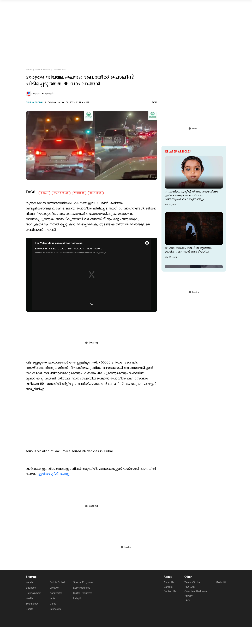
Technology (32, 604)
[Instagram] (126, 621)
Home (29, 69)
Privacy (188, 596)
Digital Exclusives (82, 593)
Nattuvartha (56, 593)
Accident (79, 193)
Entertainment (33, 593)
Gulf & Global (42, 69)
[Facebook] (134, 621)
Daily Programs (81, 588)
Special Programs (83, 582)
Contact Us (170, 591)
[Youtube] (142, 621)
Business (31, 588)
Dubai (44, 193)
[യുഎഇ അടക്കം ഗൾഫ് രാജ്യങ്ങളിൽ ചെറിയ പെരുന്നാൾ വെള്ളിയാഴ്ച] (194, 228)
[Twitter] (118, 621)
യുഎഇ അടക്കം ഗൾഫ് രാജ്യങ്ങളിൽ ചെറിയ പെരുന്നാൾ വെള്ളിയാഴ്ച (189, 250)
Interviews (55, 609)
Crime (53, 604)
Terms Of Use (192, 582)
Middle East (60, 69)
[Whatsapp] (110, 621)
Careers (168, 587)
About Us (169, 582)
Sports (29, 609)
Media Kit (221, 582)
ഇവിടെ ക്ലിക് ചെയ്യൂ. (54, 474)
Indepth (77, 598)
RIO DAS (189, 587)
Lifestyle (54, 588)
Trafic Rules (61, 193)
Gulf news (96, 193)
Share (154, 102)
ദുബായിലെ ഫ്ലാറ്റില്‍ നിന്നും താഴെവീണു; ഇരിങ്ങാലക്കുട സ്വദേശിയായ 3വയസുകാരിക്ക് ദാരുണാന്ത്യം (191, 195)
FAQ (187, 600)
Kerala (29, 582)
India (52, 598)
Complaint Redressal (195, 591)
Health (29, 598)
